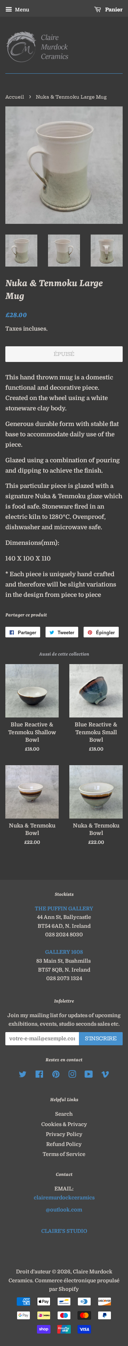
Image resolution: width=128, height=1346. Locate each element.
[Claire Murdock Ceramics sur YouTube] (89, 1075)
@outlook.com (64, 1210)
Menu (21, 9)
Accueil (14, 97)
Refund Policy (64, 1144)
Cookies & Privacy (64, 1124)
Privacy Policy (64, 1134)
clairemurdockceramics (64, 1197)
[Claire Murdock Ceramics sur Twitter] (23, 1075)
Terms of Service (64, 1154)
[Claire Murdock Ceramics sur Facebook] (39, 1075)
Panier (113, 9)
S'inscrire (101, 1038)
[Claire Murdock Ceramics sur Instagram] (72, 1075)
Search (64, 1114)
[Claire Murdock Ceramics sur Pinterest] (56, 1075)
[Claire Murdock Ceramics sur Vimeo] (105, 1075)
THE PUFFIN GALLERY (64, 908)
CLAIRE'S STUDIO (64, 1231)
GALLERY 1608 (64, 952)
